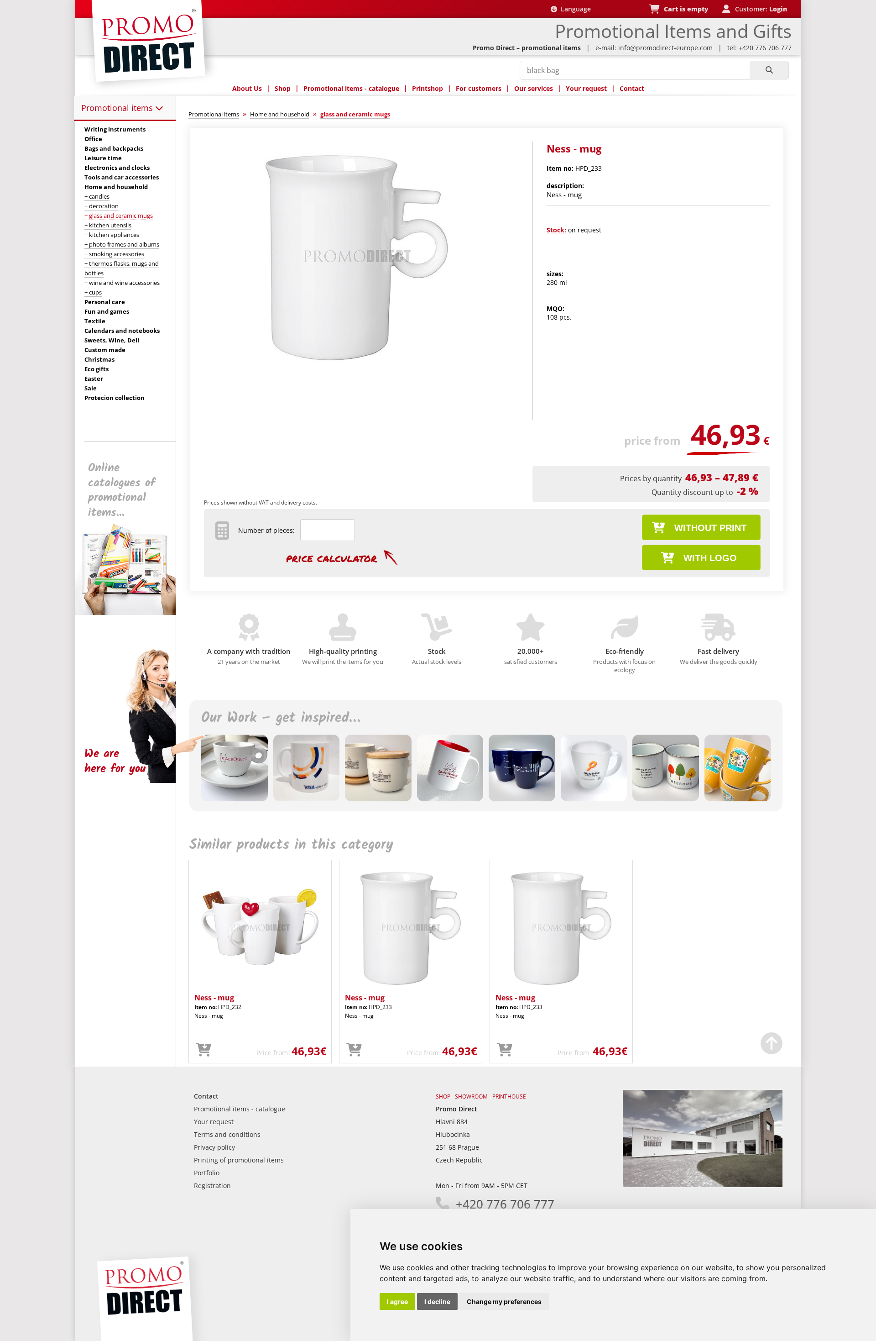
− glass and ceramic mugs (118, 215)
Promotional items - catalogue (351, 88)
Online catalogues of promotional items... (121, 490)
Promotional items (118, 107)
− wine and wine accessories (122, 283)
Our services (533, 88)
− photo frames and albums (121, 244)
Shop (283, 88)
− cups (93, 292)
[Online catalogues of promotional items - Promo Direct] (132, 612)
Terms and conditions (227, 1134)
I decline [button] (437, 1301)
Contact (632, 88)
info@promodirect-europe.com (665, 47)
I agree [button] (397, 1301)
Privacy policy (214, 1147)
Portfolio (206, 1172)
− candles (97, 196)
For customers (478, 88)
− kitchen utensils (107, 225)
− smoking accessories (114, 254)
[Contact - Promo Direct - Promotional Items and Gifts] (702, 1184)
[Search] (769, 70)
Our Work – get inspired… (280, 718)
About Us (247, 88)
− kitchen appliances (111, 235)
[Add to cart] (203, 1050)
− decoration (101, 206)
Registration (212, 1185)
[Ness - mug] (357, 368)
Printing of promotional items (239, 1160)
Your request (586, 88)
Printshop (427, 88)
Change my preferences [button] (504, 1301)
